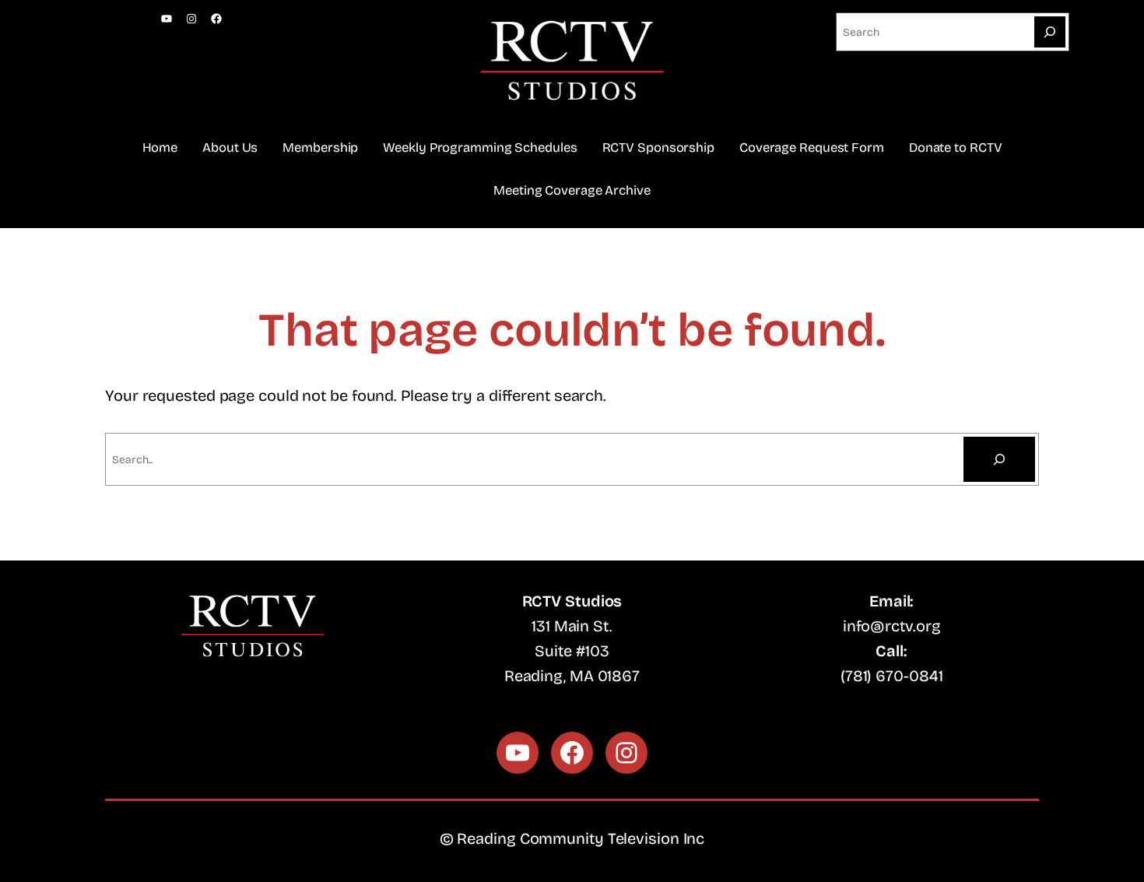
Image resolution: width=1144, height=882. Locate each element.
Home (160, 147)
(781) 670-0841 (891, 675)
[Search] (1049, 31)
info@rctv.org (892, 626)
